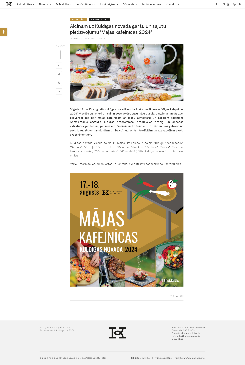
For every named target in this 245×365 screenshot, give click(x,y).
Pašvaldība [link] (62, 4)
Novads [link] (43, 4)
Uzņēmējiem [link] (108, 4)
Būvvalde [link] (128, 4)
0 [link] (107, 38)
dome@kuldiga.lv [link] (190, 333)
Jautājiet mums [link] (151, 4)
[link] (3, 32)
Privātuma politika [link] (162, 358)
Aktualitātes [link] (24, 4)
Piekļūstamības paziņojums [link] (190, 358)
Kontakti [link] (171, 4)
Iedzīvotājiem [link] (85, 4)
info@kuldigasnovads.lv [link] (190, 336)
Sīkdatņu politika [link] (140, 358)
